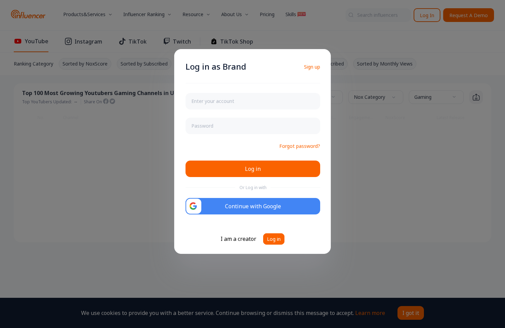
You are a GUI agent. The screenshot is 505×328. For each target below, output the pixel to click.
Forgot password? (299, 146)
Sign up (312, 66)
